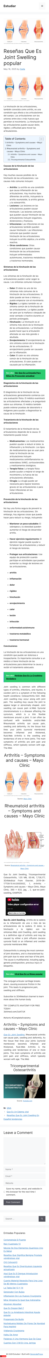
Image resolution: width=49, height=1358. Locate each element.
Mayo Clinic (27, 799)
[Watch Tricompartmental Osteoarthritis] (24, 1097)
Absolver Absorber (13, 1304)
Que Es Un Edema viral (18, 1112)
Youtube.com (27, 1101)
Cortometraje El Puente (15, 1240)
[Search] (42, 1219)
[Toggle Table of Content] (40, 139)
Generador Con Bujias (14, 1292)
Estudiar (10, 6)
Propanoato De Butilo (14, 1319)
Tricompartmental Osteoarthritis (23, 160)
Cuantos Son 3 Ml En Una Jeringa (20, 1343)
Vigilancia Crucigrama (14, 1330)
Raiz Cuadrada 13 (12, 1244)
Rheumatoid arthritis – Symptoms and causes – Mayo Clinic (23, 150)
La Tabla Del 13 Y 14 (13, 1288)
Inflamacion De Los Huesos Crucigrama (22, 1296)
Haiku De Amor (11, 1335)
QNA (9, 1108)
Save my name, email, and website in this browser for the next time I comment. (24, 1191)
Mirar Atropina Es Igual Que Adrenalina (22, 1300)
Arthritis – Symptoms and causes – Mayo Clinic (24, 144)
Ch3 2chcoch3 (10, 1262)
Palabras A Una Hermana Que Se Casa (22, 1339)
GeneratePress (36, 1354)
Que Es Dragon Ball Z (14, 1308)
